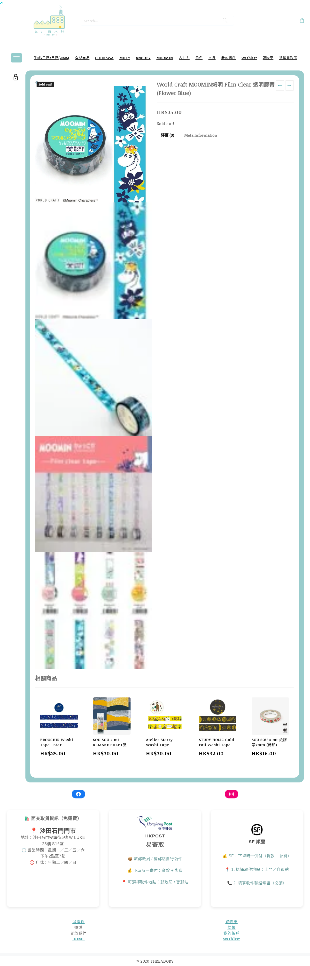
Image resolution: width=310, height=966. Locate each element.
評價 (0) (167, 135)
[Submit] (225, 20)
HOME (78, 939)
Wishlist (231, 939)
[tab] (167, 135)
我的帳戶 (231, 933)
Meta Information (200, 135)
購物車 (231, 921)
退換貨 (78, 921)
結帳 (231, 927)
